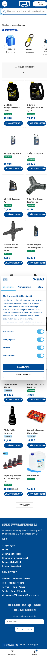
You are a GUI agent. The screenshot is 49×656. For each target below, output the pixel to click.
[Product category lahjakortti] (10, 44)
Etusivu (5, 25)
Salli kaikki (23, 367)
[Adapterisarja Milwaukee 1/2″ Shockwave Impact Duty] (13, 462)
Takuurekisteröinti (11, 562)
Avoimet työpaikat (11, 566)
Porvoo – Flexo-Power (13, 586)
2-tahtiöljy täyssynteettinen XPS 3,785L (35, 108)
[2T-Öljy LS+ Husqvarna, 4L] (13, 185)
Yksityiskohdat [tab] (24, 287)
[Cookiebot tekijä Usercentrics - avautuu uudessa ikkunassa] (33, 279)
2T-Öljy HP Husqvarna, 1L (12, 153)
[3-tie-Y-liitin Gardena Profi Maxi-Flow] (36, 185)
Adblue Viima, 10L (33, 475)
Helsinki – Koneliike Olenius (16, 578)
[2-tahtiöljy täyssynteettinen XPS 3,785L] (36, 91)
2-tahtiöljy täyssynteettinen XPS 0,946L (12, 108)
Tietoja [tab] (39, 287)
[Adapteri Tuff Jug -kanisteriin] (13, 416)
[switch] (40, 339)
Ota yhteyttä (8, 545)
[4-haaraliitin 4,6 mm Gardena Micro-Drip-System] (13, 231)
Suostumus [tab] (8, 287)
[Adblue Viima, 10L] (36, 462)
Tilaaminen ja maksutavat (15, 558)
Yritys (5, 549)
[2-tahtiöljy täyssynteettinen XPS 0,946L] (13, 91)
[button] (4, 46)
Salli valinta (23, 374)
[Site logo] (24, 3)
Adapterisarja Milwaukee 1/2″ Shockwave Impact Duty (12, 478)
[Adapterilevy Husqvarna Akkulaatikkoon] (36, 416)
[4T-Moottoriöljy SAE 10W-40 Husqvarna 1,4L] (36, 231)
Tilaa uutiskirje (25, 629)
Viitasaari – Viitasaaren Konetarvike (20, 595)
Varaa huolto (40, 4)
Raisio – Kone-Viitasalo (14, 591)
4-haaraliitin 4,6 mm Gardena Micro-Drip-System (11, 247)
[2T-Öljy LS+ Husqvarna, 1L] (36, 140)
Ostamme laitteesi (11, 554)
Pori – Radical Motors (13, 582)
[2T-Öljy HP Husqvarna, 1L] (13, 140)
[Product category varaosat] (29, 44)
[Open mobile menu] (5, 3)
